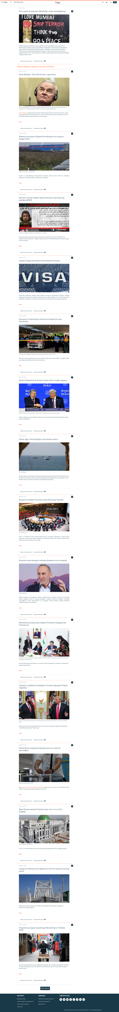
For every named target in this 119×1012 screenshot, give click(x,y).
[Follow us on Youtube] (67, 999)
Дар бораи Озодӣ (21, 999)
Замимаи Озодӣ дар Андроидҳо (46, 999)
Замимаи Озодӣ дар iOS (44, 1001)
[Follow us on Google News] (61, 999)
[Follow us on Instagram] (70, 999)
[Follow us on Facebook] (64, 999)
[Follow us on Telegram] (77, 999)
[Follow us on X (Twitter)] (74, 999)
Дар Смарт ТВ (41, 1004)
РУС (103, 2)
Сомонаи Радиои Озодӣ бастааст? (25, 1001)
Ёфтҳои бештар (45, 988)
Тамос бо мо (20, 1006)
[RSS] (80, 999)
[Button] (26, 61)
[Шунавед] (111, 2)
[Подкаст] (83, 999)
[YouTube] (107, 2)
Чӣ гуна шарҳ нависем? (23, 1004)
